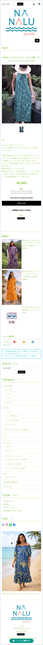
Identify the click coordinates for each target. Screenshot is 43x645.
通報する (21, 215)
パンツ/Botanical (11, 416)
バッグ (6, 438)
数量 (21, 189)
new (5, 473)
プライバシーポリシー (11, 507)
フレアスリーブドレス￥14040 (16, 459)
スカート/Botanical (12, 420)
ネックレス (10, 451)
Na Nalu (6, 408)
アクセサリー (8, 443)
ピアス (8, 446)
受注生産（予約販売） (11, 482)
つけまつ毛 (7, 487)
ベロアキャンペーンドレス (12, 456)
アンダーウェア (11, 424)
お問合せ (6, 504)
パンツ (8, 394)
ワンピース (10, 403)
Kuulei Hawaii (8, 386)
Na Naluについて (9, 501)
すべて (6, 342)
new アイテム (10, 477)
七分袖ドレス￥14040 (13, 464)
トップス (9, 389)
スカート (9, 398)
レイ (5, 434)
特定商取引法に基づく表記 (12, 511)
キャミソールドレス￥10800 (15, 468)
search (20, 4)
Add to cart (21, 203)
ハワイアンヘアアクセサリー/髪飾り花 (16, 430)
